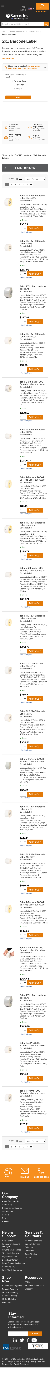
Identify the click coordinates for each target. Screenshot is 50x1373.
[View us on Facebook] (28, 1341)
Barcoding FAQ (8, 1267)
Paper (19, 89)
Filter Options (25, 167)
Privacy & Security (38, 1362)
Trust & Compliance (21, 1364)
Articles (5, 1221)
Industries (29, 1251)
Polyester (20, 85)
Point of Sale (7, 1302)
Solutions (29, 1247)
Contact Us (41, 11)
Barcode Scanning (10, 1289)
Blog (4, 1218)
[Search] (46, 24)
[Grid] (16, 178)
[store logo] (17, 17)
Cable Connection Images (13, 1263)
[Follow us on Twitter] (22, 1341)
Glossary (29, 1289)
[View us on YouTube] (34, 1341)
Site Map (25, 1362)
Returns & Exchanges (11, 1250)
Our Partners (7, 1211)
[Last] (31, 184)
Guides (28, 1257)
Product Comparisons (34, 1285)
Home (4, 32)
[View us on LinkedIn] (15, 1341)
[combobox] (24, 24)
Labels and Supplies (17, 32)
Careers (5, 1215)
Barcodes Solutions (33, 1241)
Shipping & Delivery (10, 1253)
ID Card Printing (9, 1299)
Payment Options (9, 1256)
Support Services (32, 1244)
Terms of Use (7, 1364)
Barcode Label (33, 32)
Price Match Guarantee (12, 1270)
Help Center (7, 1241)
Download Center (10, 1260)
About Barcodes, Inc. (11, 1201)
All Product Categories (12, 1286)
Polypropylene (20, 81)
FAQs (27, 1282)
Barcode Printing (9, 1296)
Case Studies (31, 1254)
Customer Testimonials (12, 1208)
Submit (35, 1334)
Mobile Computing (10, 1292)
